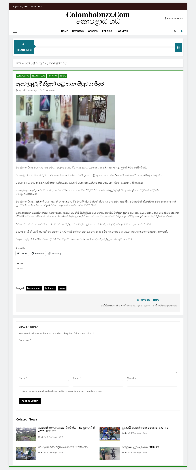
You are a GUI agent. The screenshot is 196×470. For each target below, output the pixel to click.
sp (20, 90)
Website (131, 378)
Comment (25, 340)
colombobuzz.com (98, 14)
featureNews (38, 76)
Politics (107, 31)
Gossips (93, 31)
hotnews (50, 288)
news (62, 288)
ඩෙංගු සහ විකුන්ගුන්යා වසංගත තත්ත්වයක (63, 447)
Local (63, 76)
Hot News (78, 31)
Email (77, 378)
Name (23, 378)
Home (64, 31)
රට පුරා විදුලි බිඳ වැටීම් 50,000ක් (140, 447)
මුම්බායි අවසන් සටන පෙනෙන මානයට (145, 427)
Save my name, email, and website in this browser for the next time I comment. (62, 391)
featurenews (33, 288)
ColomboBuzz (23, 76)
